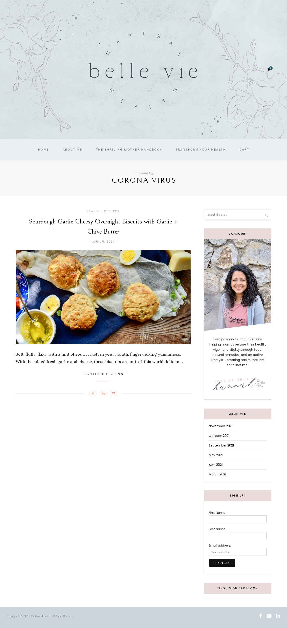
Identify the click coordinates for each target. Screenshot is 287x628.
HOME (43, 150)
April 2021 (216, 464)
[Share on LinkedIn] (103, 393)
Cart (244, 150)
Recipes (112, 211)
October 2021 (219, 435)
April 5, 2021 (103, 241)
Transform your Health (201, 150)
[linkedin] (278, 616)
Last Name (217, 529)
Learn (93, 211)
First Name (217, 512)
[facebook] (260, 616)
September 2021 (221, 445)
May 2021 (216, 455)
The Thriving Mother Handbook (129, 150)
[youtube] (269, 616)
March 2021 (217, 474)
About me (72, 150)
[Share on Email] (113, 393)
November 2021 (221, 426)
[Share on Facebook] (92, 393)
